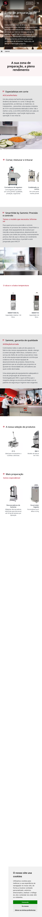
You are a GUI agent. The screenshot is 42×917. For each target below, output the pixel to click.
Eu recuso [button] (25, 906)
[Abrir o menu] (38, 3)
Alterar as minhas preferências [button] (25, 910)
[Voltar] (35, 3)
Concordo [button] (25, 902)
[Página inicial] (5, 3)
